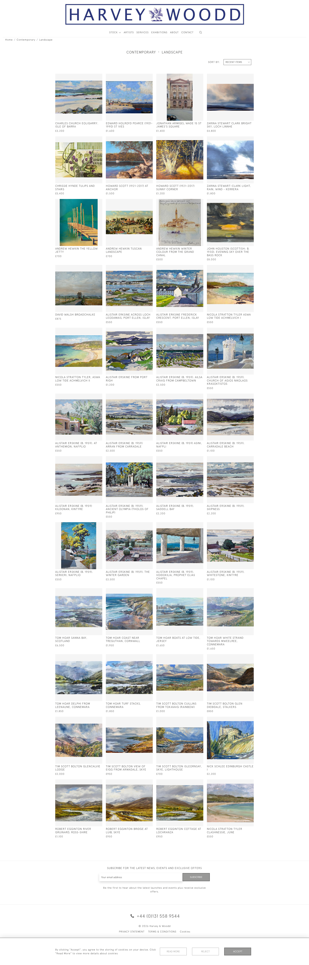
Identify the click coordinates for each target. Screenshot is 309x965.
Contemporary (26, 39)
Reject (205, 951)
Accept (237, 951)
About (174, 32)
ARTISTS (129, 32)
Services (142, 32)
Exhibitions (159, 32)
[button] (200, 32)
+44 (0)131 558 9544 (158, 916)
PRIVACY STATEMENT (131, 931)
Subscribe (196, 877)
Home (9, 39)
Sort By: (214, 62)
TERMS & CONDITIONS (162, 931)
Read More (173, 951)
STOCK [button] (114, 32)
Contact (187, 32)
